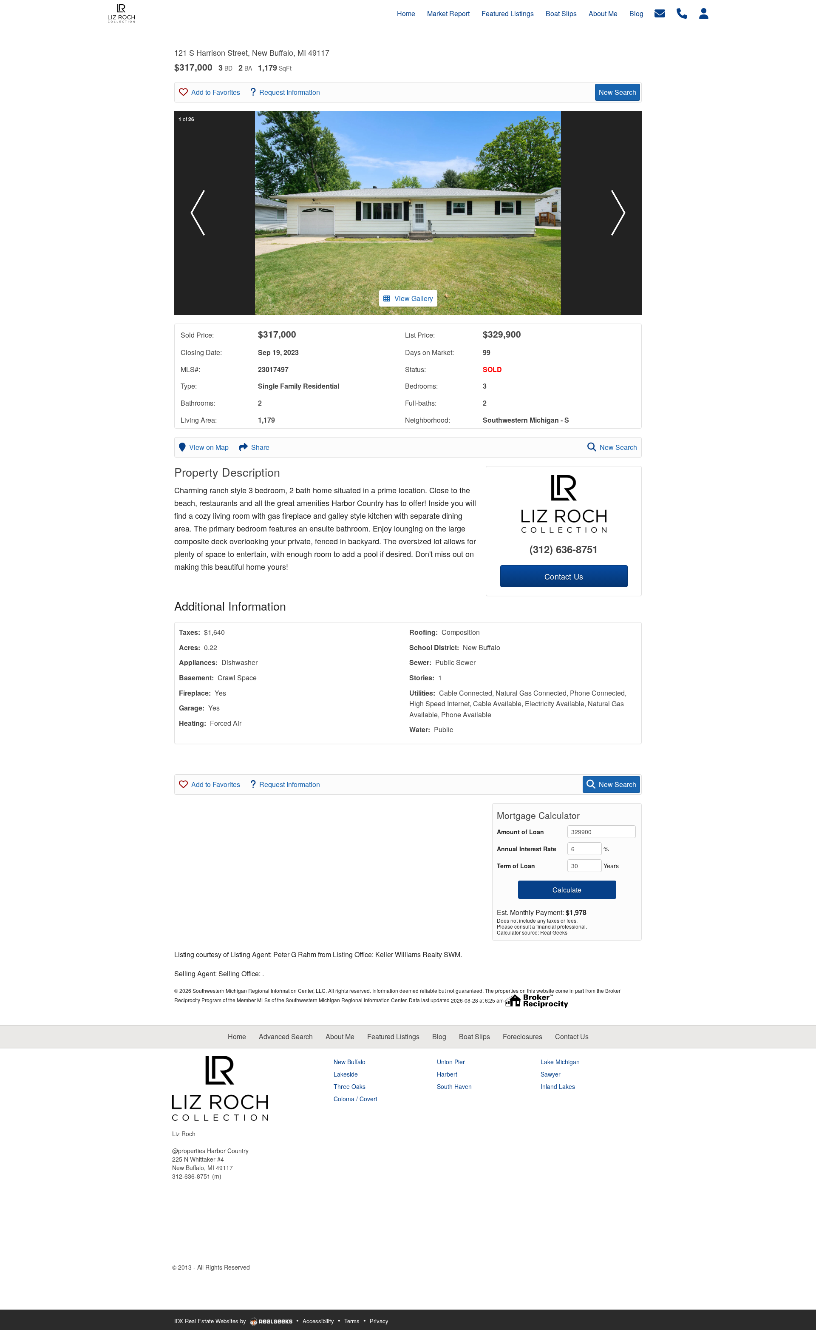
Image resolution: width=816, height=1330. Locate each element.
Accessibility (318, 1321)
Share (260, 447)
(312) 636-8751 (564, 549)
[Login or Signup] (703, 12)
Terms (352, 1321)
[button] (197, 213)
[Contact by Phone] (682, 12)
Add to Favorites (215, 92)
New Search (617, 92)
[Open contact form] (659, 12)
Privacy (379, 1321)
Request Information (289, 92)
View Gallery (413, 298)
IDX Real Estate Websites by (211, 1321)
